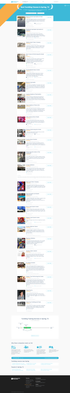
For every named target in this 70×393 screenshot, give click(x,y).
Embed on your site (35, 335)
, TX (22, 367)
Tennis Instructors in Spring (45, 370)
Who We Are (28, 386)
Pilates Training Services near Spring (46, 369)
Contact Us (27, 387)
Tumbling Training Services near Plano (46, 363)
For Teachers (28, 382)
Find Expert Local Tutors (30, 380)
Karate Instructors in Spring (30, 369)
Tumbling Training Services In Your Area (18, 363)
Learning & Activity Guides (30, 385)
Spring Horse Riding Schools (16, 369)
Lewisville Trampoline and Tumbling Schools (19, 364)
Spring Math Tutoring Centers (30, 370)
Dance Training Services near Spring (17, 370)
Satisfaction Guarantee (29, 379)
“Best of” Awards (28, 384)
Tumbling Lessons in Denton (30, 364)
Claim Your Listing (29, 383)
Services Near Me (28, 381)
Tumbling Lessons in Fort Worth (31, 363)
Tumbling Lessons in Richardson (46, 364)
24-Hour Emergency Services (31, 13)
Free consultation (41, 13)
